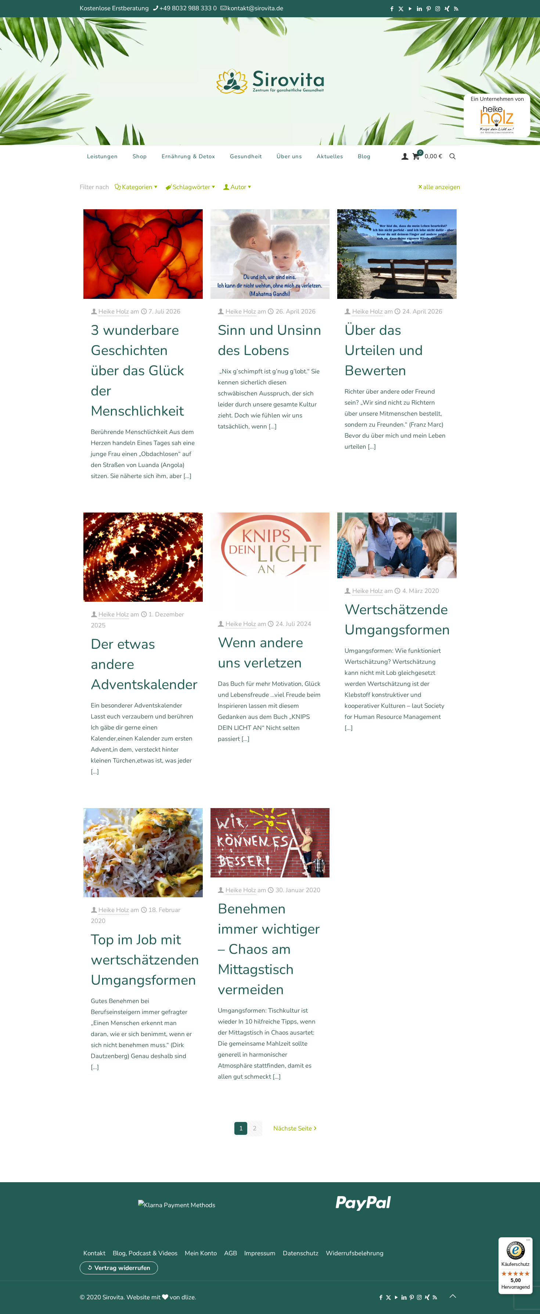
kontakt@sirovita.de (255, 8)
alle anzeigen (441, 187)
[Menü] (528, 1241)
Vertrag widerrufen (122, 1268)
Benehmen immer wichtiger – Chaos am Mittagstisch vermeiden (269, 949)
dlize (188, 1297)
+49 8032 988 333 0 (188, 8)
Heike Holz (113, 311)
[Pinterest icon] (428, 8)
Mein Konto (201, 1253)
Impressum (260, 1253)
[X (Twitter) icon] (401, 8)
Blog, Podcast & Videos (145, 1253)
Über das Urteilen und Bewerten (384, 350)
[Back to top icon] (452, 1296)
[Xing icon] (447, 8)
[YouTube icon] (410, 8)
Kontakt (94, 1253)
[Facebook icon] (392, 8)
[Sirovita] (270, 81)
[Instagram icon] (437, 8)
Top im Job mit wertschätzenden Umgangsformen (145, 959)
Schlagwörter (191, 187)
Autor (238, 187)
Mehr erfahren (177, 497)
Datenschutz (300, 1253)
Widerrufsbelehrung (355, 1253)
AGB (230, 1253)
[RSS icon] (456, 8)
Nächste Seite (292, 1128)
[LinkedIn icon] (419, 8)
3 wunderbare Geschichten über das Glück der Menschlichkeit (137, 370)
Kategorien (137, 187)
